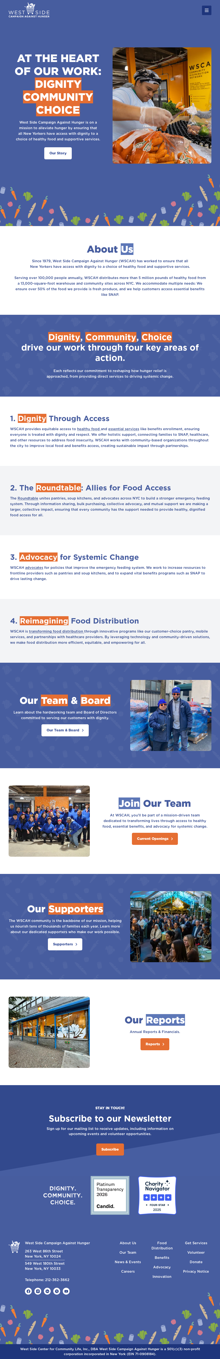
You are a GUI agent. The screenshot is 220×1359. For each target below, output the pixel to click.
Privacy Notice (196, 1271)
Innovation (162, 1277)
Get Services (196, 1243)
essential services (123, 429)
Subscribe (110, 1149)
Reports (153, 1044)
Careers (128, 1271)
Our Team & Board (63, 730)
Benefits (162, 1258)
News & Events (128, 1262)
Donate (196, 1262)
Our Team (127, 1252)
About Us (128, 1243)
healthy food (89, 429)
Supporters (63, 944)
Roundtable (28, 498)
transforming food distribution (56, 631)
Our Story (58, 153)
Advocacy (162, 1267)
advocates (34, 568)
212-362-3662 (57, 1280)
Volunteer (196, 1252)
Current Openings (152, 839)
